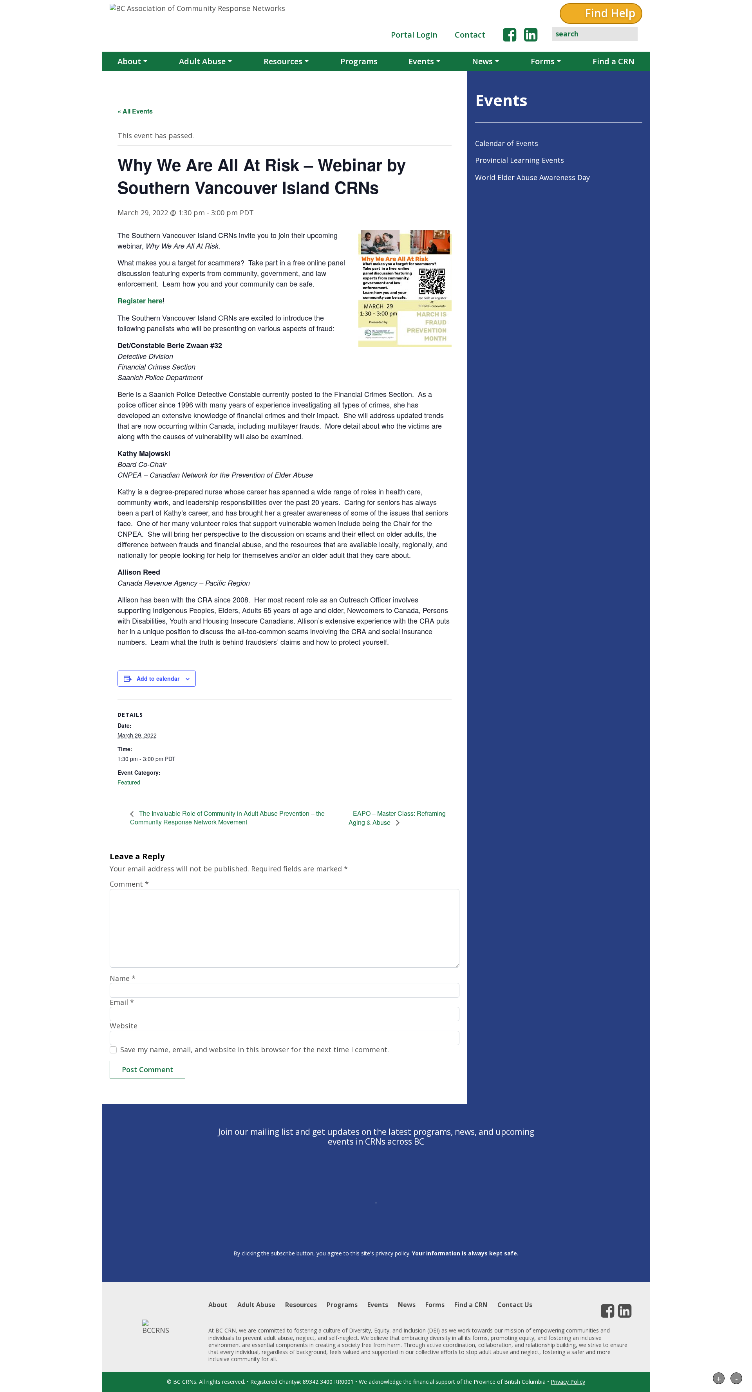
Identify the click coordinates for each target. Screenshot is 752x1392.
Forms (543, 61)
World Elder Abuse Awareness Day (532, 177)
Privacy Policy (568, 1381)
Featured (129, 782)
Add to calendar (158, 678)
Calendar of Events (506, 143)
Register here (140, 301)
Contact (470, 34)
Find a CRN (613, 61)
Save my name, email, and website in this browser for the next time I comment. (254, 1049)
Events (421, 61)
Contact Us (514, 1304)
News (482, 61)
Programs (359, 61)
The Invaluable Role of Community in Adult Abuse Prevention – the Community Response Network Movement (227, 817)
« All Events (135, 110)
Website (123, 1025)
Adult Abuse (202, 61)
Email (122, 1002)
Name (123, 978)
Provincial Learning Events (519, 160)
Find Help (610, 12)
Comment (129, 884)
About (129, 61)
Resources (283, 61)
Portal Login (414, 34)
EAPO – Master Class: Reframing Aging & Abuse (397, 818)
